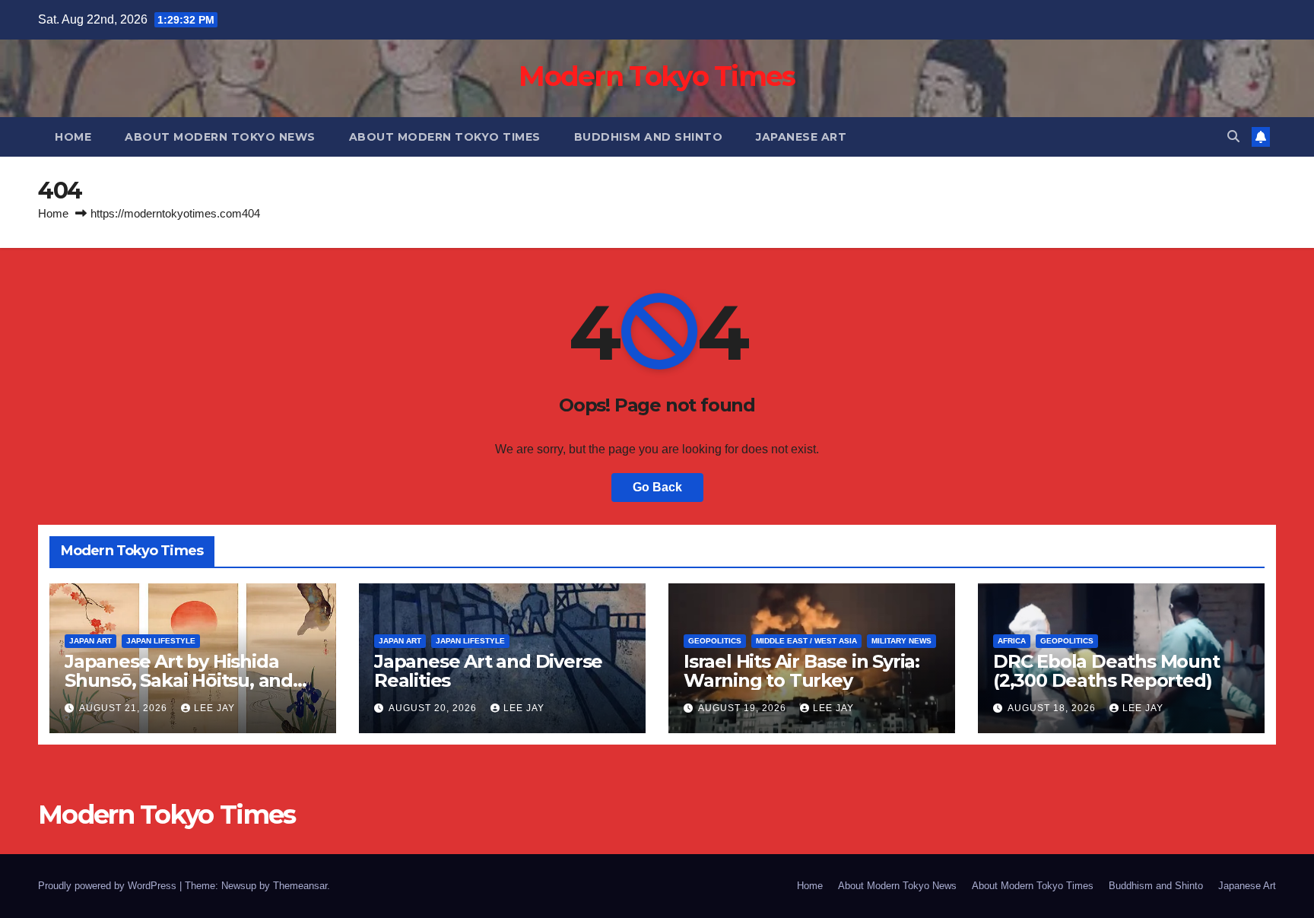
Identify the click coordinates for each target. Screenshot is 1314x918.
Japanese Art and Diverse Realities (488, 670)
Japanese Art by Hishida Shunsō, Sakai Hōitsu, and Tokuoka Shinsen (179, 680)
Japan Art (90, 641)
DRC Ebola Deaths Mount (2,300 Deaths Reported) (1106, 670)
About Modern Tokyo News (220, 137)
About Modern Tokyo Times (445, 137)
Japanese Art (801, 137)
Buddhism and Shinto (648, 137)
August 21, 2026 (124, 708)
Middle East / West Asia (806, 641)
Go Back (657, 487)
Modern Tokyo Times (657, 76)
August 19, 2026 (743, 708)
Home (73, 137)
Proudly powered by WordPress (108, 885)
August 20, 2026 (434, 708)
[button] (1233, 136)
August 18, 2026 (1053, 708)
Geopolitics (714, 641)
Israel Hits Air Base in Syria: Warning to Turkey (801, 670)
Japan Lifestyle (160, 641)
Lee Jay (214, 708)
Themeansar (300, 885)
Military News (901, 641)
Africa (1012, 641)
